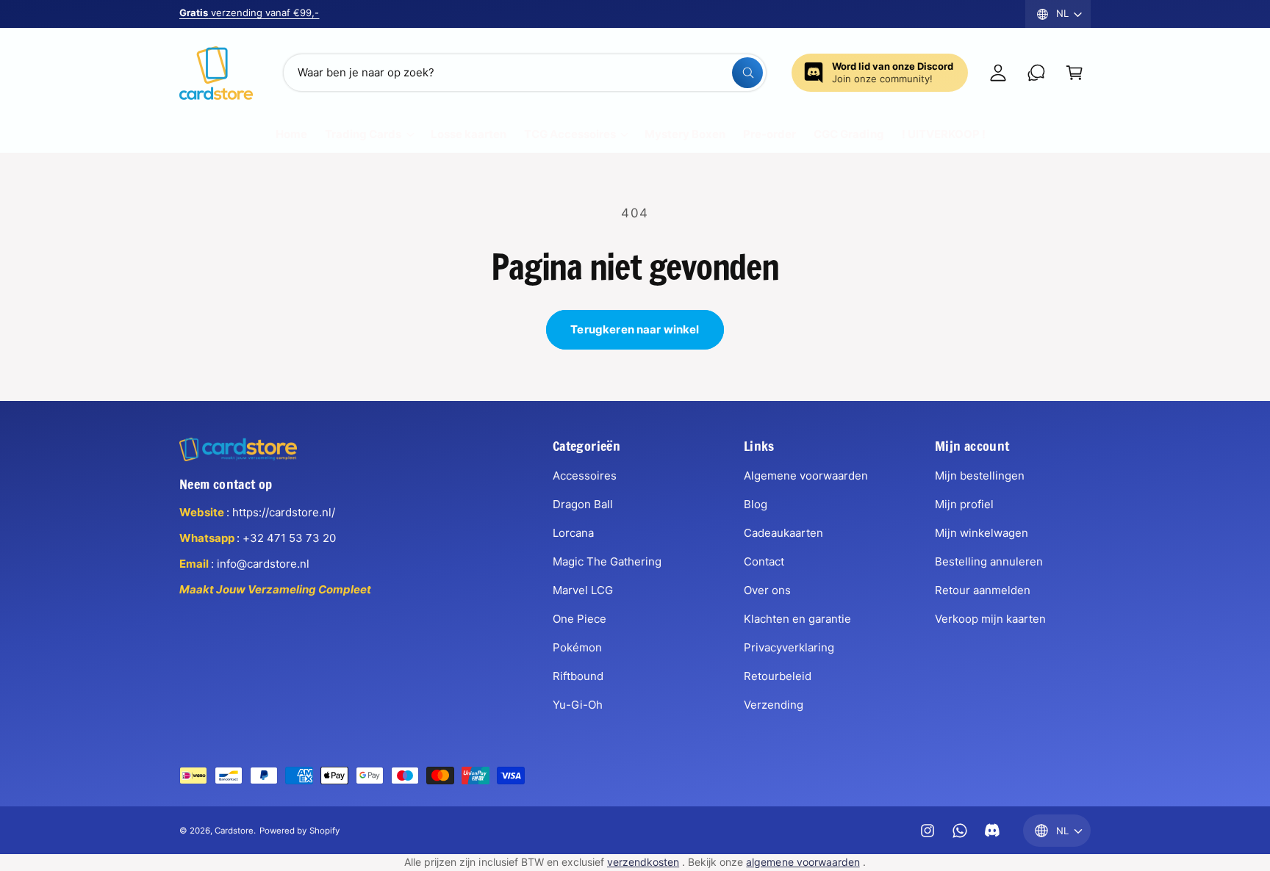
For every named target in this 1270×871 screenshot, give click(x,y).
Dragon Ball (583, 504)
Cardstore (234, 830)
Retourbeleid (777, 676)
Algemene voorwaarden (806, 476)
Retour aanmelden (982, 590)
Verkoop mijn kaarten (990, 619)
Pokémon (577, 647)
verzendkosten (643, 862)
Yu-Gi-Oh (578, 705)
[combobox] (525, 73)
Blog (755, 504)
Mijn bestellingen (980, 476)
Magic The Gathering (607, 561)
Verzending (773, 705)
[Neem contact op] (1036, 73)
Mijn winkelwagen (981, 533)
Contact (764, 561)
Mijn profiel (964, 504)
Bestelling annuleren (989, 561)
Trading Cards (363, 134)
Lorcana (573, 533)
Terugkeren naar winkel (634, 329)
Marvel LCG (583, 590)
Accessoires (585, 476)
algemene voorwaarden (802, 862)
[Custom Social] (992, 830)
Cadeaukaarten (783, 533)
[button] (1074, 73)
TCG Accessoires (570, 134)
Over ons (767, 590)
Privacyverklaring (789, 647)
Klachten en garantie (797, 619)
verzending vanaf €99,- (249, 12)
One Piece (579, 619)
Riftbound (578, 676)
